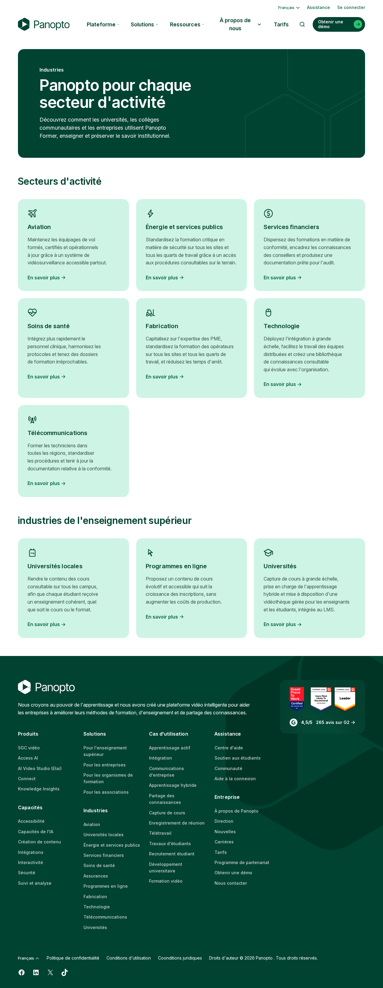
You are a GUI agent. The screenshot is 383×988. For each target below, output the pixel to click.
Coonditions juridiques (180, 957)
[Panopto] (43, 24)
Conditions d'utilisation (129, 957)
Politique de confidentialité (73, 957)
